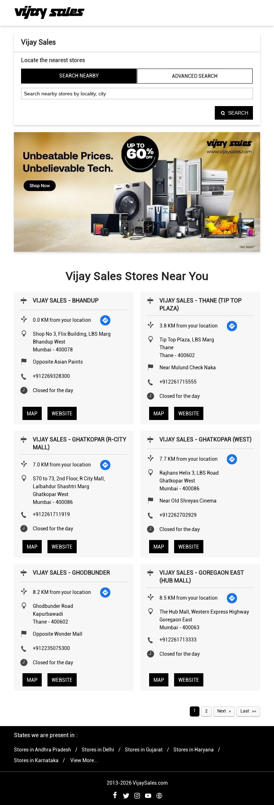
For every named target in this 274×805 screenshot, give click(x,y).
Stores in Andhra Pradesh (42, 749)
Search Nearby (79, 76)
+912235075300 (51, 648)
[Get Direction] (105, 320)
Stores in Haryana (193, 749)
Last (244, 711)
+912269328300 (51, 376)
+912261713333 (178, 639)
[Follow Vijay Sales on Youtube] (148, 795)
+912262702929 (178, 515)
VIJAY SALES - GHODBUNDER (71, 572)
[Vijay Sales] (49, 12)
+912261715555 (178, 382)
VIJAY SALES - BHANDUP (65, 300)
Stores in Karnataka (36, 760)
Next (221, 711)
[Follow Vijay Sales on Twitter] (126, 795)
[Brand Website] (159, 795)
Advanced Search (195, 76)
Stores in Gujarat (144, 749)
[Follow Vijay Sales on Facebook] (115, 795)
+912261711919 (51, 514)
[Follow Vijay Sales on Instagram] (137, 795)
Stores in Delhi (98, 749)
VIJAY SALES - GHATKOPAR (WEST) (205, 439)
